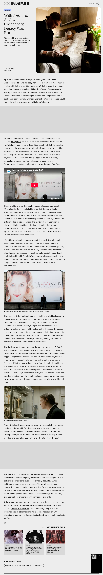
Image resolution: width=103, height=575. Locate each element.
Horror (37, 565)
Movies (8, 565)
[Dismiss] (99, 555)
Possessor (51, 138)
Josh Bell (11, 68)
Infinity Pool (16, 141)
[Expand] (93, 555)
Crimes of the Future (20, 508)
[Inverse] (20, 3)
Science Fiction (23, 565)
